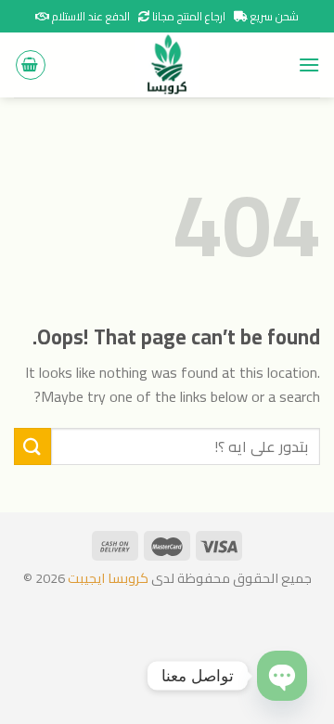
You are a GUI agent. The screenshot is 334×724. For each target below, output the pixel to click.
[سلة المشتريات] (30, 65)
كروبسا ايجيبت (106, 577)
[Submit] (32, 446)
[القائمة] (309, 64)
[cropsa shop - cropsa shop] (167, 64)
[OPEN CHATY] (282, 676)
